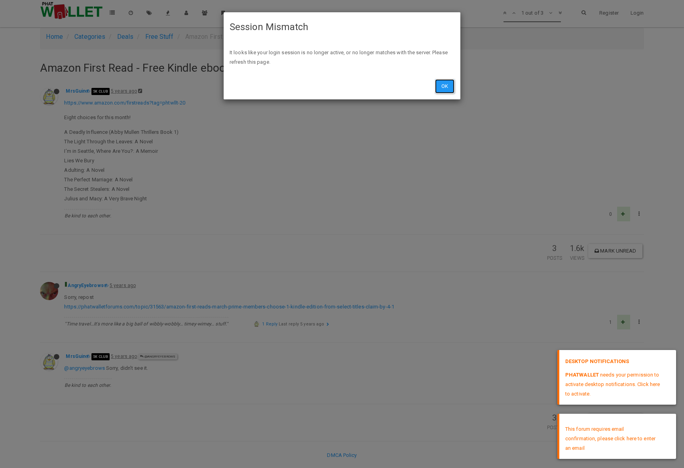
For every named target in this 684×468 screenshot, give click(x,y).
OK (444, 86)
